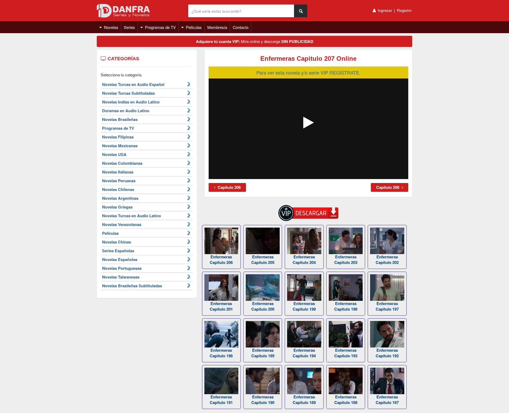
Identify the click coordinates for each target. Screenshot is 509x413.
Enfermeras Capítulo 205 (262, 259)
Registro (404, 10)
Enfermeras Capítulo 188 (345, 399)
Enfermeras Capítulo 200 (262, 306)
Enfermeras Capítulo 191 (221, 399)
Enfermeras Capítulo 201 (221, 306)
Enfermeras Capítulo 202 (387, 259)
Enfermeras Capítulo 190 (262, 399)
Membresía (217, 27)
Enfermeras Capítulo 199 (304, 306)
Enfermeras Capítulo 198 (345, 306)
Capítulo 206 (229, 187)
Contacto (240, 27)
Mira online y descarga (254, 41)
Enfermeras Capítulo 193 (345, 353)
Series (129, 27)
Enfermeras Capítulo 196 (221, 353)
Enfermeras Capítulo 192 (387, 353)
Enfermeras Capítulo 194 (304, 353)
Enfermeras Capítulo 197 (387, 306)
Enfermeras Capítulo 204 (304, 259)
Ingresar (385, 10)
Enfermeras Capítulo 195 (262, 353)
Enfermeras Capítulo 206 (221, 259)
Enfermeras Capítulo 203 (345, 259)
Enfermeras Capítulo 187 (387, 399)
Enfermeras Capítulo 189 (304, 399)
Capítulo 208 (388, 187)
